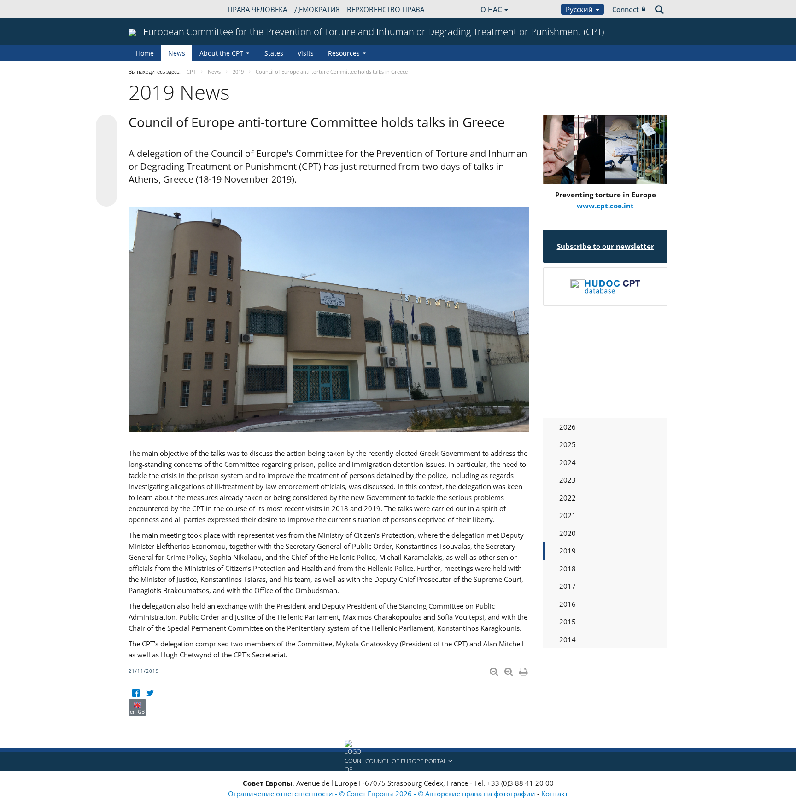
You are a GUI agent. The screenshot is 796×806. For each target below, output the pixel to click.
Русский (580, 9)
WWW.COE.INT (152, 9)
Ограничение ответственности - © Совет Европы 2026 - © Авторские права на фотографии (382, 793)
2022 (567, 497)
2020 (567, 533)
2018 (567, 568)
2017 (567, 586)
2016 (567, 604)
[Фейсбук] (136, 693)
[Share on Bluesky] (106, 126)
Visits (306, 53)
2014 (567, 639)
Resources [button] (344, 53)
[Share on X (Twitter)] (106, 143)
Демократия (316, 9)
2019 (567, 550)
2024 (567, 462)
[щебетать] (150, 693)
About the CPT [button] (221, 53)
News (176, 53)
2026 (567, 427)
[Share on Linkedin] (106, 178)
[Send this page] (106, 196)
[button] (398, 761)
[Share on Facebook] (106, 161)
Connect (625, 9)
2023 (567, 479)
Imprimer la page (524, 670)
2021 (567, 515)
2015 (567, 621)
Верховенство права (385, 9)
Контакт (554, 793)
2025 (567, 444)
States (273, 53)
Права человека (257, 9)
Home (145, 53)
